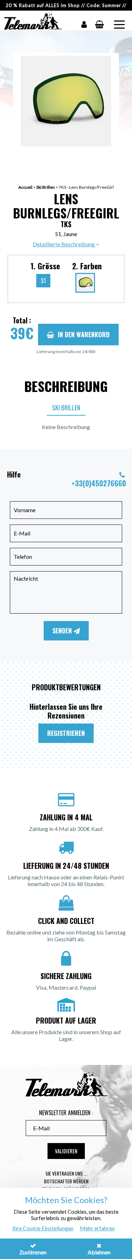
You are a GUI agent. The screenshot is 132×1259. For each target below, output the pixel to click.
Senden (63, 630)
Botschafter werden (66, 1181)
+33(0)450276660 (98, 483)
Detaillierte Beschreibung (64, 244)
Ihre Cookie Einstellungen (43, 1228)
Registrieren (66, 733)
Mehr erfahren (97, 1228)
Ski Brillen (45, 187)
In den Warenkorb (84, 334)
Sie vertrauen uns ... (66, 1173)
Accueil (25, 187)
